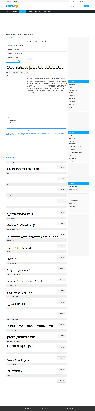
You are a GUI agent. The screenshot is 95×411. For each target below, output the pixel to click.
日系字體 (37, 11)
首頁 (8, 11)
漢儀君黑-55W (72, 104)
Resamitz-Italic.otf (72, 206)
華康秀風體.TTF (72, 141)
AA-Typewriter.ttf (12, 122)
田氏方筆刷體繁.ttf (73, 143)
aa (10, 72)
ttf (27, 72)
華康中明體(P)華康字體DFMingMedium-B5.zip (79, 146)
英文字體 (22, 11)
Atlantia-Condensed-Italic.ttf (74, 194)
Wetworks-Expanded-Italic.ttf (75, 186)
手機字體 (30, 11)
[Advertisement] (47, 23)
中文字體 (15, 11)
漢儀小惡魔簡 (72, 84)
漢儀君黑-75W (72, 110)
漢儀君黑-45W (72, 101)
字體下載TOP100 (47, 11)
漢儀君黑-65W (72, 107)
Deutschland (85, 1)
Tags (73, 1)
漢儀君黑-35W (72, 98)
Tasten (22, 72)
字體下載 (16, 1)
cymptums (71, 197)
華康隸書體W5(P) (73, 90)
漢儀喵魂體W (72, 203)
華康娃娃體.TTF (72, 138)
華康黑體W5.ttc (72, 155)
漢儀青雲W (71, 92)
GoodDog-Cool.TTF (73, 189)
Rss (70, 1)
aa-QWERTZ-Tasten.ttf (18, 45)
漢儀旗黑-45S (72, 95)
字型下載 (12, 1)
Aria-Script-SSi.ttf (73, 212)
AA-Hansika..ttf (12, 120)
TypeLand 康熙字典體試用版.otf (76, 152)
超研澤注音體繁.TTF (73, 158)
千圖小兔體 (71, 87)
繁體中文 (81, 1)
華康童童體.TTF (72, 149)
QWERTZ (16, 72)
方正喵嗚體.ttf (72, 135)
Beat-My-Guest (72, 192)
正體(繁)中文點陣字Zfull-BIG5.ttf (76, 161)
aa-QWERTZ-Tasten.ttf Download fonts (36, 130)
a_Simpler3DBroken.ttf (73, 200)
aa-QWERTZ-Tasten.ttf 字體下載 (36, 41)
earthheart (71, 209)
